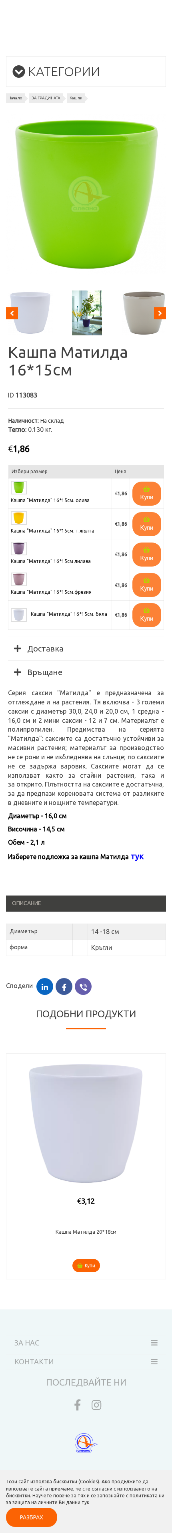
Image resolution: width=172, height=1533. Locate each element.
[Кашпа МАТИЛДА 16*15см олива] (86, 194)
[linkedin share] (44, 986)
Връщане (43, 672)
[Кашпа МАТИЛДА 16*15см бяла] (28, 312)
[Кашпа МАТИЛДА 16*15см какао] (142, 312)
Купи (146, 497)
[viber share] (83, 986)
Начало (15, 98)
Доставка (44, 648)
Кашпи (76, 98)
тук (85, 1502)
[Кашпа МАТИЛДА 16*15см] (85, 312)
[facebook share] (64, 986)
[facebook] (75, 1406)
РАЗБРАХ (31, 1517)
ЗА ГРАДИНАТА (46, 98)
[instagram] (96, 1406)
